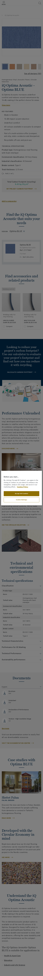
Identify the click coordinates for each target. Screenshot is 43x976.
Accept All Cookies (21, 493)
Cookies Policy (22, 487)
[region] (21, 488)
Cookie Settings (21, 499)
